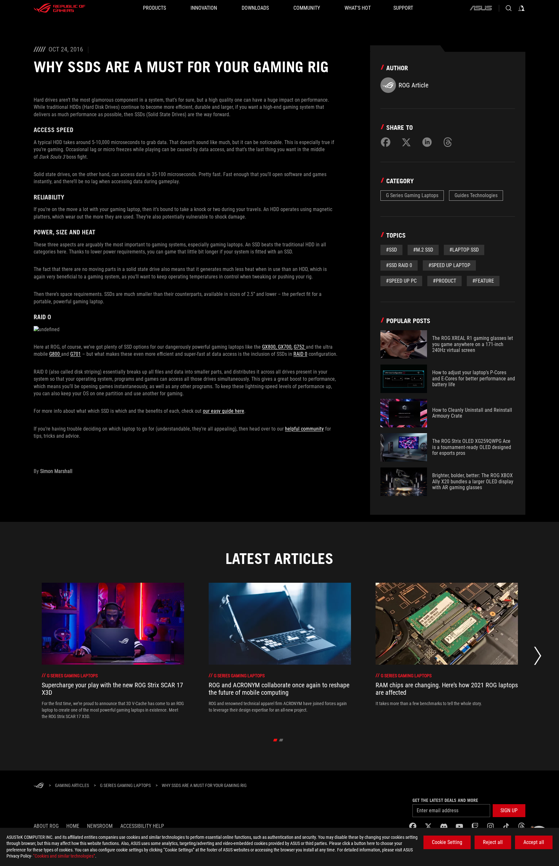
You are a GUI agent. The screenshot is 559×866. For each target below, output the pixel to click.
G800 (55, 354)
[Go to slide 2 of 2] (281, 740)
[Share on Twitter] (406, 142)
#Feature (483, 281)
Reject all (493, 842)
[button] (509, 810)
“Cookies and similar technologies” (64, 856)
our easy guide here (223, 411)
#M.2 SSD (423, 250)
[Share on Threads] (448, 142)
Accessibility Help (142, 826)
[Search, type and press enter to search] (508, 8)
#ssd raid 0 (399, 265)
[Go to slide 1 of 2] (275, 740)
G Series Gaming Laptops (412, 195)
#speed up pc (401, 281)
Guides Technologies (476, 195)
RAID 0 (300, 354)
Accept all (533, 842)
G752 (300, 347)
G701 (75, 354)
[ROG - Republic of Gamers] (59, 8)
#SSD (391, 250)
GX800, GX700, (277, 347)
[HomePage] (39, 785)
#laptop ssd (464, 250)
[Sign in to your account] (521, 8)
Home (72, 826)
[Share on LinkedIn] (427, 142)
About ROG (46, 826)
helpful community (304, 429)
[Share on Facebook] (385, 142)
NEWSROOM (100, 826)
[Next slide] (537, 657)
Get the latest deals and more (445, 800)
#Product (444, 281)
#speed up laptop (449, 265)
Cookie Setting (447, 842)
